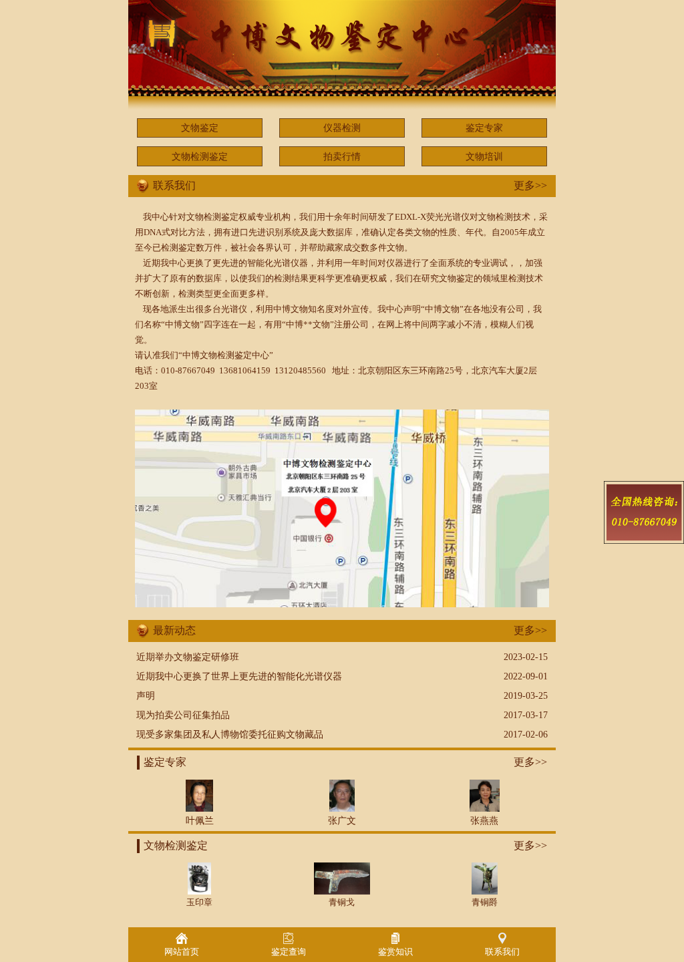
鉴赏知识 (395, 952)
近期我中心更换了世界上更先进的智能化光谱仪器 (239, 676)
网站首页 (181, 952)
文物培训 (484, 156)
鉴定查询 (288, 952)
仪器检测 (342, 127)
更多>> (530, 185)
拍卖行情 (342, 156)
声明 (145, 695)
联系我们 (502, 952)
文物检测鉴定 (200, 156)
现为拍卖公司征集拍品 (183, 714)
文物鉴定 (199, 127)
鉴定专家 (484, 127)
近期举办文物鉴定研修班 (187, 656)
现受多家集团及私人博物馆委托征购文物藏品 (229, 734)
